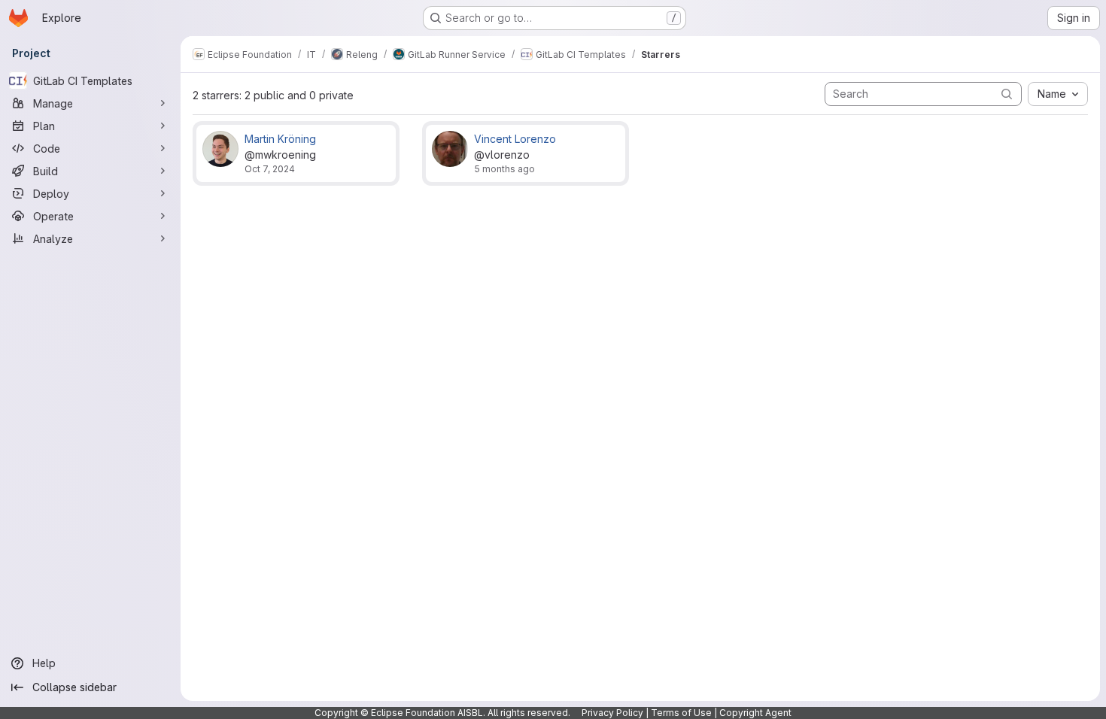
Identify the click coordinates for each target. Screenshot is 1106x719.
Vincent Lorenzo (515, 138)
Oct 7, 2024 (270, 168)
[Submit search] (1007, 94)
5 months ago (504, 168)
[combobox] (1058, 94)
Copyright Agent (755, 712)
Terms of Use (681, 712)
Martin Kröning (280, 138)
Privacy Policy (612, 712)
